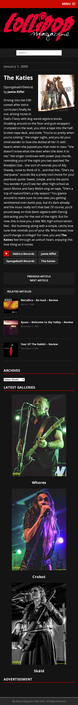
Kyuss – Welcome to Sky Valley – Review (47, 322)
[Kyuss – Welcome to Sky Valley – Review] (11, 332)
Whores (39, 482)
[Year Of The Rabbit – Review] (11, 354)
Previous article (39, 276)
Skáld (39, 670)
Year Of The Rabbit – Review (39, 344)
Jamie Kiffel (48, 253)
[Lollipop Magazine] (39, 26)
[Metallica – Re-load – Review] (11, 310)
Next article (39, 280)
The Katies (48, 261)
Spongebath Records (20, 261)
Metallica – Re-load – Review (39, 300)
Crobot (39, 576)
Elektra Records (23, 253)
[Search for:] (39, 52)
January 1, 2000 (16, 66)
